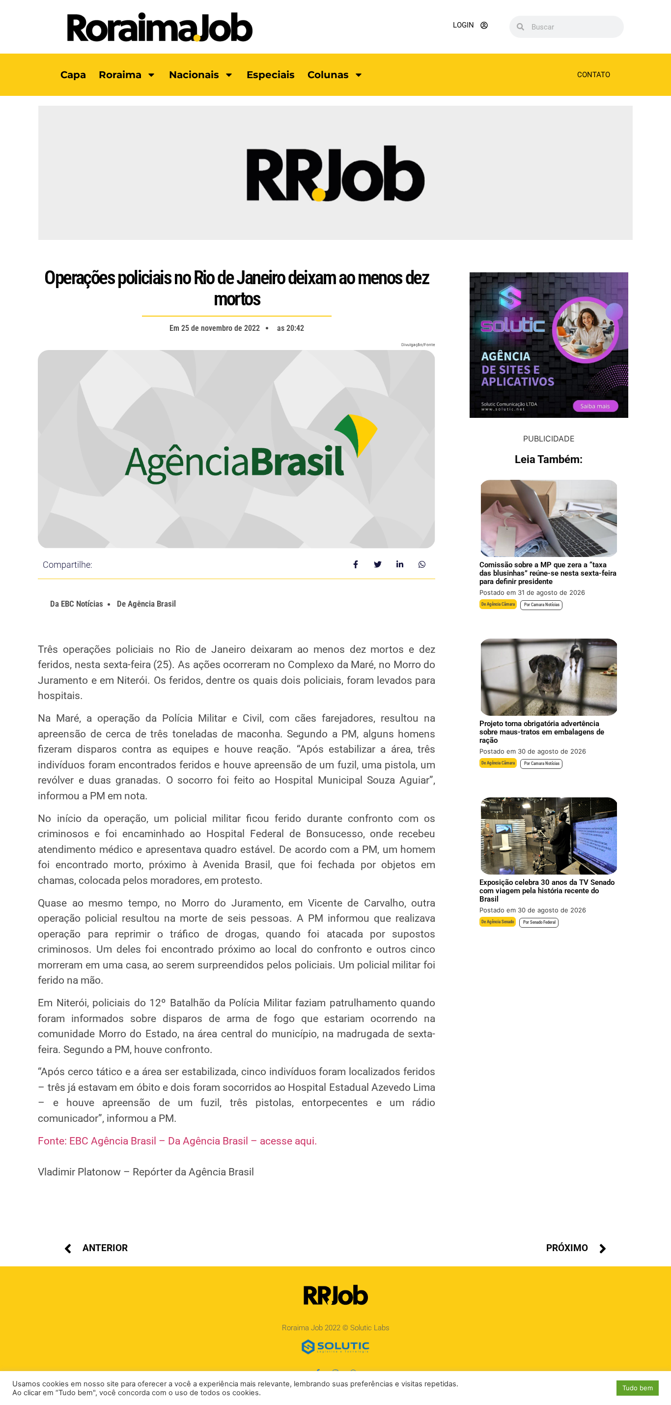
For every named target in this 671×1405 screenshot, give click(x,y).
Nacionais (194, 75)
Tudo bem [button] (637, 1388)
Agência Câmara (501, 604)
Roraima (120, 75)
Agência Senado (500, 921)
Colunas (328, 75)
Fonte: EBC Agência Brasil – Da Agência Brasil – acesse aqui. (177, 1141)
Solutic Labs (370, 1327)
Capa (73, 75)
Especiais (271, 75)
